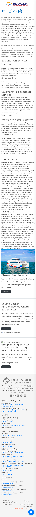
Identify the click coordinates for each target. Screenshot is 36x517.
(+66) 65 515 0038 (6, 429)
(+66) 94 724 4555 (6, 405)
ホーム (12, 508)
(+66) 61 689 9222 (19, 405)
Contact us (6, 292)
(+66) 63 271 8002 (18, 456)
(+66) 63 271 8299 (6, 461)
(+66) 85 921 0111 (6, 435)
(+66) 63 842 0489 (7, 439)
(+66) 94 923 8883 (7, 442)
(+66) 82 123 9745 (6, 456)
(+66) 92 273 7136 (6, 470)
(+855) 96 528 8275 (7, 406)
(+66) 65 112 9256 (6, 465)
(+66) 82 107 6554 (19, 453)
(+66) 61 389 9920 (6, 467)
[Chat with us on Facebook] (31, 512)
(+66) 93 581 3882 (6, 474)
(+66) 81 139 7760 (18, 461)
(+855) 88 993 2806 (7, 487)
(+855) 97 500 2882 (7, 491)
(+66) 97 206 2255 (6, 446)
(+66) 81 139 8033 (6, 458)
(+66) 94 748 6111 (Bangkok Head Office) (13, 410)
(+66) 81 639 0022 (17, 435)
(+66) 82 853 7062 (6, 453)
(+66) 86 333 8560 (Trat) (8, 411)
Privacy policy (19, 508)
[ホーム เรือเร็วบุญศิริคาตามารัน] (18, 380)
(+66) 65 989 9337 (18, 465)
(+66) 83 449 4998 (7, 425)
